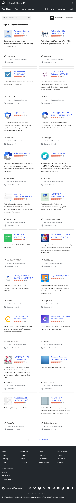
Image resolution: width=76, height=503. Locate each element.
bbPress (6, 476)
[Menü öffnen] (73, 3)
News (4, 455)
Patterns (23, 462)
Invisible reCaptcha (22, 153)
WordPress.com (8, 469)
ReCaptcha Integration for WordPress (60, 317)
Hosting (5, 459)
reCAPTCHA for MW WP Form (20, 236)
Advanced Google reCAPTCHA (21, 32)
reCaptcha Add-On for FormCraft (21, 399)
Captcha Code (20, 112)
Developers (43, 459)
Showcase (24, 452)
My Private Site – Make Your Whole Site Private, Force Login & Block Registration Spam (61, 236)
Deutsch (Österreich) (14, 488)
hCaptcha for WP (58, 153)
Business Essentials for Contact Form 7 (59, 358)
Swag (60, 462)
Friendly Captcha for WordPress (21, 317)
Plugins (23, 459)
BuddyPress (7, 479)
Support (42, 455)
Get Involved (62, 452)
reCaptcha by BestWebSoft (19, 73)
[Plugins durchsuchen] (29, 18)
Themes (23, 455)
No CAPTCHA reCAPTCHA (56, 399)
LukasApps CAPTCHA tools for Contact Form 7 (61, 113)
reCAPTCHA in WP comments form (21, 358)
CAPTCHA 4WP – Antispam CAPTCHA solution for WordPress (60, 73)
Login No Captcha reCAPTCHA (23, 195)
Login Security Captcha (60, 276)
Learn (41, 452)
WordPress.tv (45, 462)
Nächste (45, 440)
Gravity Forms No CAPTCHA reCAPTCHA (23, 277)
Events (60, 455)
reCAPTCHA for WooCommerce (57, 195)
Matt (5, 472)
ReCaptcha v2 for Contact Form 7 (58, 32)
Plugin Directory (7, 9)
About (4, 452)
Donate (61, 459)
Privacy (4, 462)
